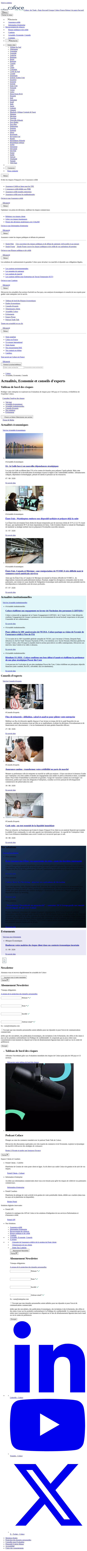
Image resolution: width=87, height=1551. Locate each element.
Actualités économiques (13, 404)
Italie (11, 104)
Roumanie (13, 134)
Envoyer (4, 1046)
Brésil (12, 59)
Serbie (12, 145)
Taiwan (12, 157)
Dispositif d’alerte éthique (14, 1544)
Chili (11, 65)
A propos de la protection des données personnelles (19, 994)
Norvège (13, 118)
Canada (12, 63)
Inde (11, 98)
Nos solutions (10, 410)
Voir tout (8, 402)
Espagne (13, 82)
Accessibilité (9, 1546)
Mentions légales (11, 1538)
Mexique (13, 116)
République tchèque (17, 143)
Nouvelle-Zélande (16, 120)
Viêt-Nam (13, 163)
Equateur (13, 80)
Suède (12, 155)
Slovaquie (13, 149)
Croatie (12, 74)
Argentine (13, 51)
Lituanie (13, 110)
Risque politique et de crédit (20, 1233)
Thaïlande (13, 159)
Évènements (9, 412)
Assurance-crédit (16, 1227)
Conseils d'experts (11, 408)
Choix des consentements (14, 1548)
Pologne (13, 128)
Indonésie (13, 100)
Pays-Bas (13, 124)
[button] (11, 20)
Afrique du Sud (15, 47)
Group (12, 90)
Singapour (13, 147)
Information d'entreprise (18, 1229)
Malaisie (13, 114)
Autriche (13, 55)
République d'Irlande (17, 141)
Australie (13, 53)
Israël (12, 102)
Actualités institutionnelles (14, 406)
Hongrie (13, 96)
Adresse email (27, 1022)
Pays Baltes (14, 122)
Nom (24, 1006)
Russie (12, 138)
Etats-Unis (13, 86)
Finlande (13, 88)
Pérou (12, 132)
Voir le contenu (6, 3)
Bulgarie (13, 61)
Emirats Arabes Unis (17, 78)
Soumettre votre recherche (33, 367)
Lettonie (13, 108)
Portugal (13, 130)
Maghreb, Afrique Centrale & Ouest (23, 112)
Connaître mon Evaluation (14, 1542)
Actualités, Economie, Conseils (21, 1237)
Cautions (13, 1235)
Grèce (12, 92)
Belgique (13, 57)
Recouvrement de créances (19, 1231)
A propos (13, 1239)
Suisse (12, 153)
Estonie (12, 84)
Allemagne (14, 49)
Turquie (13, 161)
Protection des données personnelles (18, 1540)
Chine (12, 67)
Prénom (25, 998)
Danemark (13, 76)
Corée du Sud (15, 72)
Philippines (14, 126)
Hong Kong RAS (16, 94)
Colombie (13, 69)
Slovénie (13, 151)
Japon (12, 106)
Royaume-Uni (15, 136)
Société (25, 1014)
